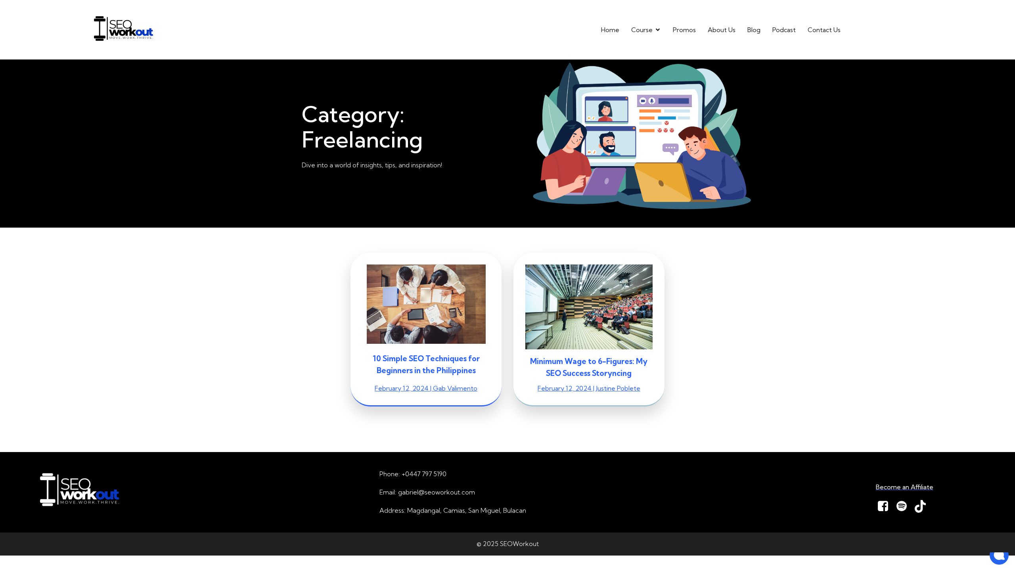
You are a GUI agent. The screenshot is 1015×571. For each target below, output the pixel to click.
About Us (721, 30)
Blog (753, 30)
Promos (684, 30)
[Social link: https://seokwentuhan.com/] (904, 506)
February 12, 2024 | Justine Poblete (589, 388)
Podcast (784, 30)
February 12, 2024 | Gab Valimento (426, 388)
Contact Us (824, 30)
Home (610, 30)
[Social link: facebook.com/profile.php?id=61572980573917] (886, 506)
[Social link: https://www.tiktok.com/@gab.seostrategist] (923, 506)
